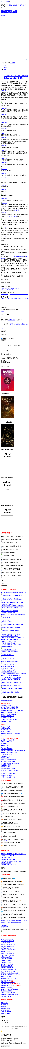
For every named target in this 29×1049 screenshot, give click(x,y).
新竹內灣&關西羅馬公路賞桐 (8, 969)
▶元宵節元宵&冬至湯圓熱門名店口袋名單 (12, 602)
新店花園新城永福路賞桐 (7, 946)
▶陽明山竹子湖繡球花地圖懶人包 (9, 636)
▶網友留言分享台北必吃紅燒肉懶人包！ (11, 682)
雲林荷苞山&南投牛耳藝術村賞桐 (9, 994)
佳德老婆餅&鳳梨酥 (6, 705)
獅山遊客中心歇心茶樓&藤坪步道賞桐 (11, 974)
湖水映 (2, 924)
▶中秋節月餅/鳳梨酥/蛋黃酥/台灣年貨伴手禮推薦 (13, 673)
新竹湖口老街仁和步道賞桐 (8, 971)
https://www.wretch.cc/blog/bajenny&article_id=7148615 (14, 298)
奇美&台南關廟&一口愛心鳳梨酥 (9, 707)
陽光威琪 (3, 927)
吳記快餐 (16, 210)
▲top (2, 328)
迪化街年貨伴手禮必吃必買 (8, 773)
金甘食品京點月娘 (5, 726)
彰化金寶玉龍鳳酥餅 (6, 765)
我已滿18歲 (3, 1046)
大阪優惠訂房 (4, 1004)
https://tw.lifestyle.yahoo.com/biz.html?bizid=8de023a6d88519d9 (10, 289)
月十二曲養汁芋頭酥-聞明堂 (8, 761)
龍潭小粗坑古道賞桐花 (6, 966)
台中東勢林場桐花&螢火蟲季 (8, 939)
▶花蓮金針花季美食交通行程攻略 (9, 611)
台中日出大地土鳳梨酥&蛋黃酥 (9, 719)
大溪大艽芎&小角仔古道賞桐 (8, 964)
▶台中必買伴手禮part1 (6, 617)
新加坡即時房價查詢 (6, 1012)
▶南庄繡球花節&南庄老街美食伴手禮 (11, 631)
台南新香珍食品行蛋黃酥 (7, 729)
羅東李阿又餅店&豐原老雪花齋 (9, 752)
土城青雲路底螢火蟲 (6, 948)
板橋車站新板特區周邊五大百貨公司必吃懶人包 (13, 854)
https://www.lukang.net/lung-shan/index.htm (11, 283)
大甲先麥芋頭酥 (5, 747)
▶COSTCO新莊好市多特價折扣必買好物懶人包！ (14, 592)
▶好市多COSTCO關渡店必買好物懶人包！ (12, 595)
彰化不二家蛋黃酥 (5, 731)
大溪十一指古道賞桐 (6, 960)
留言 (13, 320)
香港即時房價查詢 (5, 1008)
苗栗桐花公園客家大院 (6, 987)
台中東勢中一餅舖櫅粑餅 (7, 740)
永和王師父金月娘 (5, 728)
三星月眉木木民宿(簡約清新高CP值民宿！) (12, 922)
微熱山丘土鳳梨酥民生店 (7, 716)
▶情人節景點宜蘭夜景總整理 (8, 670)
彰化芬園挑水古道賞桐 (6, 991)
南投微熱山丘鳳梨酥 (6, 717)
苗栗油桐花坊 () (8, 982)
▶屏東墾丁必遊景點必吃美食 (8, 641)
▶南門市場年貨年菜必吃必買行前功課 (11, 677)
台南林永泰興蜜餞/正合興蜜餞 (8, 768)
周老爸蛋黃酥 (4, 735)
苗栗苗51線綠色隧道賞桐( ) (12, 985)
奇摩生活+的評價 (12, 216)
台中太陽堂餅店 (5, 745)
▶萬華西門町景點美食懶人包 (8, 650)
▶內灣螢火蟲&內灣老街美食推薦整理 (11, 627)
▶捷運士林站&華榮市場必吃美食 (9, 661)
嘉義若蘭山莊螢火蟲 (6, 996)
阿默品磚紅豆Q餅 (5, 756)
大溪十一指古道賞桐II (6, 958)
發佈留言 (3, 340)
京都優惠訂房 (4, 1006)
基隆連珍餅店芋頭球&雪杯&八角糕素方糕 (12, 710)
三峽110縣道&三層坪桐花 (7, 955)
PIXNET (7, 1026)
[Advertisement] (13, 28)
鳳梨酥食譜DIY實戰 (6, 721)
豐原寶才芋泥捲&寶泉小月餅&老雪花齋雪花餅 (13, 750)
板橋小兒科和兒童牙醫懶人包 (8, 864)
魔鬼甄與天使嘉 (9, 11)
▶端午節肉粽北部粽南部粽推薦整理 (10, 679)
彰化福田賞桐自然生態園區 (8, 992)
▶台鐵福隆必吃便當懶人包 (8, 646)
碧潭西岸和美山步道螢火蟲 (8, 944)
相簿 (5, 66)
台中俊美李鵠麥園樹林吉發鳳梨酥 (9, 712)
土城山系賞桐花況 (5, 951)
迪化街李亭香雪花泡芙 (6, 754)
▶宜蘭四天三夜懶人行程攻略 (8, 666)
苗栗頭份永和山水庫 (6, 976)
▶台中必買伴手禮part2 (6, 621)
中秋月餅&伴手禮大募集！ (8, 700)
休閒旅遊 (12, 63)
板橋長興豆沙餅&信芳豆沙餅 (8, 759)
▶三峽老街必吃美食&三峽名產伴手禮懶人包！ (13, 624)
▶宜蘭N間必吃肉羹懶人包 (8, 668)
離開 (9, 1046)
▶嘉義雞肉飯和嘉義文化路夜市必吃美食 (11, 688)
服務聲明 (16, 1028)
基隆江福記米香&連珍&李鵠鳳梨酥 (10, 708)
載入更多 (3, 331)
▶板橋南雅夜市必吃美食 (7, 664)
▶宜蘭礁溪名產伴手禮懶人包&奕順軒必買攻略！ (13, 614)
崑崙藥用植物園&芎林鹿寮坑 (8, 967)
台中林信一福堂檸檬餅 (6, 741)
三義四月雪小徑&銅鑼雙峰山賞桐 (9, 989)
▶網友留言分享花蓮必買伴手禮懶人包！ (11, 607)
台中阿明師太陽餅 (5, 743)
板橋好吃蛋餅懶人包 (6, 863)
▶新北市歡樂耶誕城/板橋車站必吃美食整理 (12, 606)
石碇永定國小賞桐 (5, 942)
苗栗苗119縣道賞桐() (10, 983)
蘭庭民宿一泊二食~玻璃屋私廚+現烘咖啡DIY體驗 (14, 920)
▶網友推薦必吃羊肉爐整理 (8, 643)
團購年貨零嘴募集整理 (6, 775)
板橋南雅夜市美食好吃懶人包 (8, 855)
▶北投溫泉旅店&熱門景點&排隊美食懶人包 (12, 637)
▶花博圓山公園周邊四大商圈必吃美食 (11, 644)
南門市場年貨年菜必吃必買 (8, 777)
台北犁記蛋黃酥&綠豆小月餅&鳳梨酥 (10, 733)
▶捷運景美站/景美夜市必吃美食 (9, 651)
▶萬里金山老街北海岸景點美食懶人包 (11, 634)
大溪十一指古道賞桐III (6, 957)
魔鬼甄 (2, 311)
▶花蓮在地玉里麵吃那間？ (8, 612)
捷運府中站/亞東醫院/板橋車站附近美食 (11, 861)
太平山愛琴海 (4, 926)
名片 (5, 69)
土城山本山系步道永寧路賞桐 (8, 950)
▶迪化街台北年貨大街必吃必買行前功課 (11, 675)
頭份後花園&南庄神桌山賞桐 (8, 978)
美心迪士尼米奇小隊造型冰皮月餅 (9, 770)
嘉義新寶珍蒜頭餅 (5, 766)
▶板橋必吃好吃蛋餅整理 (7, 604)
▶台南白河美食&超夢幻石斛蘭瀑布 (10, 692)
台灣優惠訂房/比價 (5, 1013)
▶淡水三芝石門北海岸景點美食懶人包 (11, 639)
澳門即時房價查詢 (5, 1010)
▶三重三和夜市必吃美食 (7, 658)
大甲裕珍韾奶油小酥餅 (6, 749)
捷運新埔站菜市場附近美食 (8, 859)
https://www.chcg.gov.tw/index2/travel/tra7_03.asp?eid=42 (14, 294)
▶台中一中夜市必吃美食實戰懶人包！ (11, 685)
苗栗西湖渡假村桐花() (9, 980)
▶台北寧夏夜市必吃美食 (7, 655)
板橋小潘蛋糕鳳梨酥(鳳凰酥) (8, 714)
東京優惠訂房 (4, 1003)
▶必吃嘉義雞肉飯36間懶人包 (8, 672)
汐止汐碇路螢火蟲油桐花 (7, 941)
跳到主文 (3, 15)
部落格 (5, 67)
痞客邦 (10, 320)
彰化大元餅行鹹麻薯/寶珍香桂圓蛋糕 (10, 763)
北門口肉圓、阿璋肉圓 (18, 256)
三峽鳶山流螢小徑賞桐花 (7, 953)
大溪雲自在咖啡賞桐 (6, 962)
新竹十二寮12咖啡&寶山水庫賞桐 (9, 973)
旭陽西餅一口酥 (5, 758)
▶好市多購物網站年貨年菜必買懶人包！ (11, 599)
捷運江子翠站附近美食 (6, 857)
